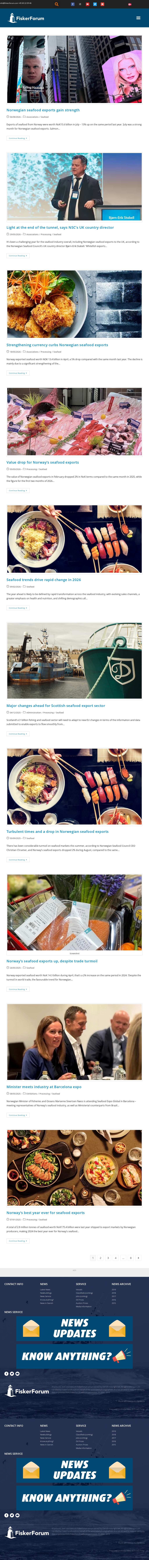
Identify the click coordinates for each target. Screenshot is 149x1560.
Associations (32, 117)
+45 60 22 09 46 (24, 3)
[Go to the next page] (138, 1258)
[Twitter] (95, 4)
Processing (46, 234)
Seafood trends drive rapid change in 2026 (44, 579)
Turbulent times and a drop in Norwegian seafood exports (58, 831)
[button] (56, 4)
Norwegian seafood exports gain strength (43, 110)
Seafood (45, 117)
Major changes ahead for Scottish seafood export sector (56, 705)
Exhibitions (31, 1093)
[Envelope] (102, 4)
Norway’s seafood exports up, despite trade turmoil (52, 961)
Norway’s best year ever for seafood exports (46, 1212)
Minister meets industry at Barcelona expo (44, 1086)
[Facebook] (72, 4)
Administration (33, 712)
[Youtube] (87, 4)
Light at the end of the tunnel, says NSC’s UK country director (60, 227)
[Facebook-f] (6, 1374)
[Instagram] (80, 4)
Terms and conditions (117, 1409)
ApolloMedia (139, 1401)
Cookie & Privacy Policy (135, 1409)
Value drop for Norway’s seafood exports (43, 462)
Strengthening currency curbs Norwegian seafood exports (57, 344)
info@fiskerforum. (7, 3)
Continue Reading (19, 137)
